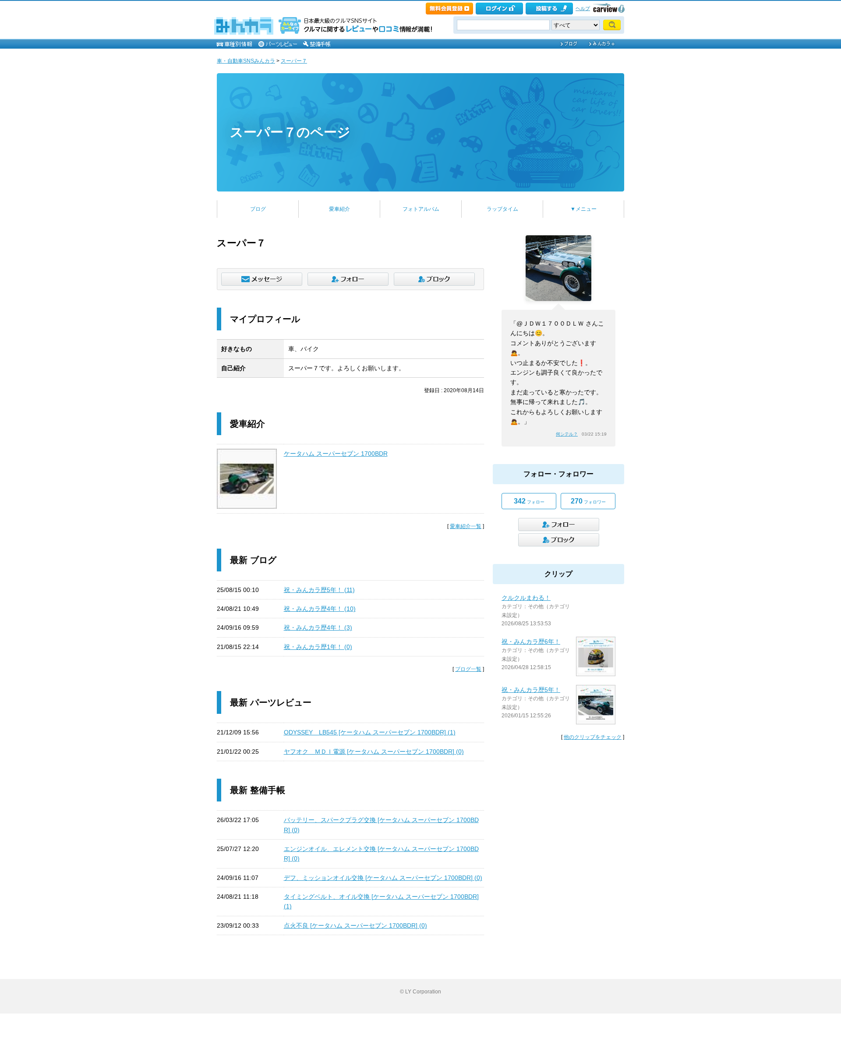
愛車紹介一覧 (465, 526)
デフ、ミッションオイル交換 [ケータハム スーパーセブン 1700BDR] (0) (383, 877)
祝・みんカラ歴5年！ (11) (319, 589)
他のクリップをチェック (593, 737)
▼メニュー (583, 209)
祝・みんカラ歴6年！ (531, 641)
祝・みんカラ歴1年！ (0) (318, 646)
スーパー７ (294, 61)
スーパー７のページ (290, 132)
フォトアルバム (421, 209)
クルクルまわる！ (526, 597)
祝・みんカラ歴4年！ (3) (318, 627)
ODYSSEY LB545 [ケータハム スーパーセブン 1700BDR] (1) (370, 732)
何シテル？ (567, 434)
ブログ (258, 209)
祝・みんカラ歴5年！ (531, 689)
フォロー (529, 501)
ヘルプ (583, 8)
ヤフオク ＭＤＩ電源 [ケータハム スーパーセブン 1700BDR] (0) (374, 751)
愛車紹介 (339, 209)
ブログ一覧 (468, 669)
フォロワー (588, 501)
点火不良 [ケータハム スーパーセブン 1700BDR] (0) (355, 925)
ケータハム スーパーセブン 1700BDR (336, 453)
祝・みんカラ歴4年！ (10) (320, 608)
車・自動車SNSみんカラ (246, 61)
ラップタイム (502, 209)
